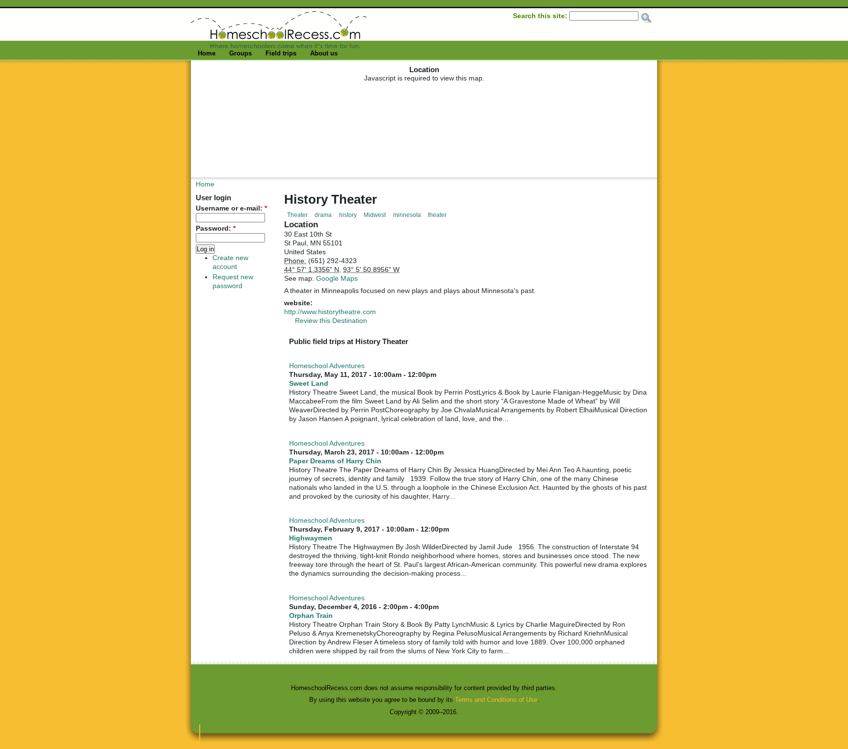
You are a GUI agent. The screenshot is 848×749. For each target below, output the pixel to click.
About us (324, 53)
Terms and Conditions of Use (496, 699)
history (348, 215)
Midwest (375, 215)
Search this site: (541, 16)
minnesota (407, 215)
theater (437, 215)
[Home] (279, 46)
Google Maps (337, 278)
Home (206, 53)
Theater (297, 215)
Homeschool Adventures (327, 366)
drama (323, 215)
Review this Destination (331, 320)
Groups (240, 53)
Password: (216, 228)
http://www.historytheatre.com (330, 312)
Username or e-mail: (231, 208)
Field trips (280, 53)
